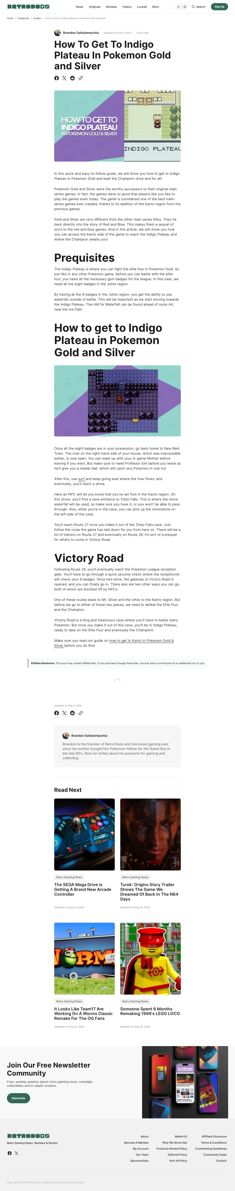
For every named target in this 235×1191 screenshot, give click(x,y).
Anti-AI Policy (178, 1160)
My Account (141, 1148)
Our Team (142, 1154)
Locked (142, 6)
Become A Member (136, 1142)
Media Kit (181, 1136)
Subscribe (18, 1098)
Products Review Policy (172, 1148)
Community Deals (215, 1154)
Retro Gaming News (69, 877)
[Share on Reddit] (72, 78)
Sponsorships (139, 1160)
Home (10, 18)
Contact (221, 1160)
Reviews (111, 6)
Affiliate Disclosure (214, 1136)
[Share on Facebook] (57, 78)
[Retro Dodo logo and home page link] (28, 6)
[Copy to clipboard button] (80, 78)
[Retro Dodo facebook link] (10, 1153)
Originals (95, 6)
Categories (23, 18)
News (79, 6)
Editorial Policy (177, 1154)
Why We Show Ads (174, 1142)
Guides (37, 18)
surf (82, 479)
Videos (127, 6)
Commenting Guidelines (211, 1148)
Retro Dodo (78, 1182)
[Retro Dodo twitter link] (16, 1153)
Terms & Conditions (214, 1142)
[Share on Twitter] (64, 78)
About (145, 1136)
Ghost (62, 1182)
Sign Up (219, 6)
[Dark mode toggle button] (181, 7)
